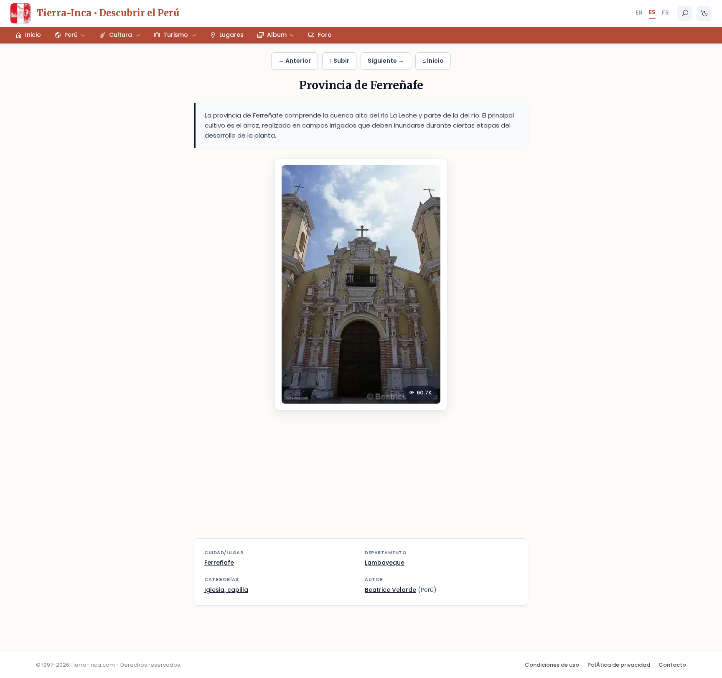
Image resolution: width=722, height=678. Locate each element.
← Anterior (294, 60)
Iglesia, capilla (226, 590)
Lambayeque (384, 562)
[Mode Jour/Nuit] (704, 13)
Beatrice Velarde (390, 590)
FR (665, 12)
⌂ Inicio (433, 60)
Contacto (672, 665)
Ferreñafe (219, 562)
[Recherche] (684, 13)
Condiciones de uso (552, 665)
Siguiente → (386, 60)
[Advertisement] (361, 479)
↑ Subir (339, 60)
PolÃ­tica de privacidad (618, 665)
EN (639, 12)
